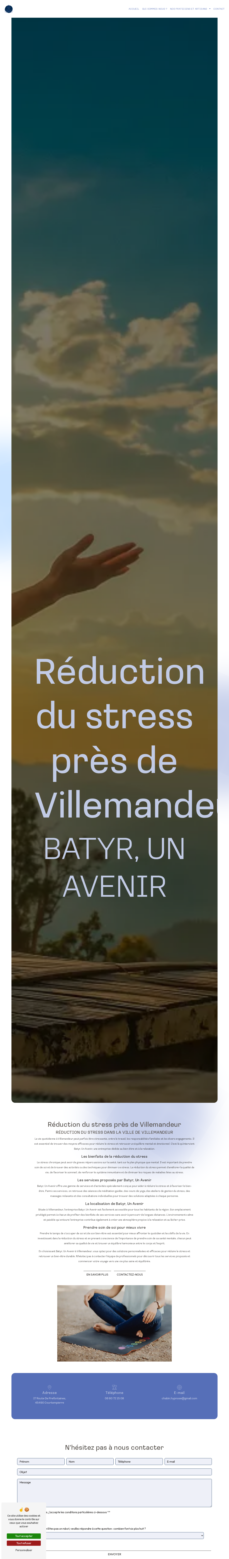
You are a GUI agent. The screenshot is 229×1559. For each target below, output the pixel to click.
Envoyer (114, 1554)
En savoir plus (97, 1274)
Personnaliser (23, 1550)
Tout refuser (23, 1543)
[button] (210, 9)
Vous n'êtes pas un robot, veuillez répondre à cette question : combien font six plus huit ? (93, 1528)
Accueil (134, 8)
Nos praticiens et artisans (188, 8)
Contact (219, 8)
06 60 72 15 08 (114, 1398)
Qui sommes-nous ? (154, 8)
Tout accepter (24, 1536)
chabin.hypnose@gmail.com (179, 1398)
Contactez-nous (130, 1274)
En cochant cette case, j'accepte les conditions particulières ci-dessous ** (65, 1512)
